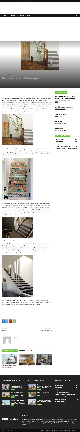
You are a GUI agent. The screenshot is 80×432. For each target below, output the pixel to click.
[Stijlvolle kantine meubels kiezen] (26, 359)
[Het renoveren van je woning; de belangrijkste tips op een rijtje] (32, 387)
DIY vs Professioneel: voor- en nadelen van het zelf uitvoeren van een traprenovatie (65, 98)
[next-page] (5, 370)
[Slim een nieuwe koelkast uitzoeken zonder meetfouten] (6, 387)
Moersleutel (59, 128)
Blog (28, 15)
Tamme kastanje (60, 114)
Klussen (4, 15)
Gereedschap (58, 123)
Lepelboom (5, 330)
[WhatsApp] (14, 321)
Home (3, 43)
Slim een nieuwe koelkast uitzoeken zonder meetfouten (16, 386)
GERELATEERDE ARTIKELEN (10, 350)
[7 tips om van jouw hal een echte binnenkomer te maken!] (9, 359)
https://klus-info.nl (16, 340)
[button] (76, 15)
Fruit (56, 116)
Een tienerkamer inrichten (41, 365)
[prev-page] (3, 370)
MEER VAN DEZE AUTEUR (25, 350)
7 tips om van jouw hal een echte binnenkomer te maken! (44, 402)
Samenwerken (18, 1)
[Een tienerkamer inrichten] (44, 359)
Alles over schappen (46, 330)
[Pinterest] (10, 321)
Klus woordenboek (58, 430)
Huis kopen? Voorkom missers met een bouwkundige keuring (17, 394)
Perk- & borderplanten (59, 109)
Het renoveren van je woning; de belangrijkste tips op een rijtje (44, 386)
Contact (24, 1)
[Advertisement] (50, 8)
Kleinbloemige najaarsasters (64, 107)
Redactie (6, 82)
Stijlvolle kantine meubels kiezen (26, 365)
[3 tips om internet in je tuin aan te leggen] (32, 394)
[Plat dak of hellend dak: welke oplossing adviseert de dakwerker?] (6, 402)
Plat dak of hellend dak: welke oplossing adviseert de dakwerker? (18, 402)
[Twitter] (6, 321)
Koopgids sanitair (49, 430)
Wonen (22, 15)
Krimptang (58, 121)
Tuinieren (13, 15)
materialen (16, 205)
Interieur (12, 43)
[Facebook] (3, 321)
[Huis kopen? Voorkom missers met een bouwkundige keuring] (6, 394)
